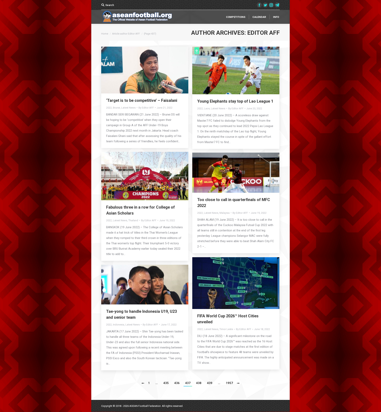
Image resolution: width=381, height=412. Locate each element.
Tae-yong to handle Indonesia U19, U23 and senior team (141, 314)
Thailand (133, 220)
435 (166, 383)
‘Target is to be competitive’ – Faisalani (141, 100)
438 (198, 383)
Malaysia (224, 212)
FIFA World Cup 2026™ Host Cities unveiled (228, 319)
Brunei (116, 107)
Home (104, 33)
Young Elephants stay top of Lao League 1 (235, 101)
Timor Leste (226, 329)
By (146, 107)
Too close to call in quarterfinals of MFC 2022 (233, 202)
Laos (207, 108)
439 (209, 383)
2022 (109, 107)
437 (187, 383)
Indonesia (118, 324)
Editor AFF (263, 32)
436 (177, 383)
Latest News (128, 107)
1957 (229, 383)
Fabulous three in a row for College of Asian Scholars (140, 210)
